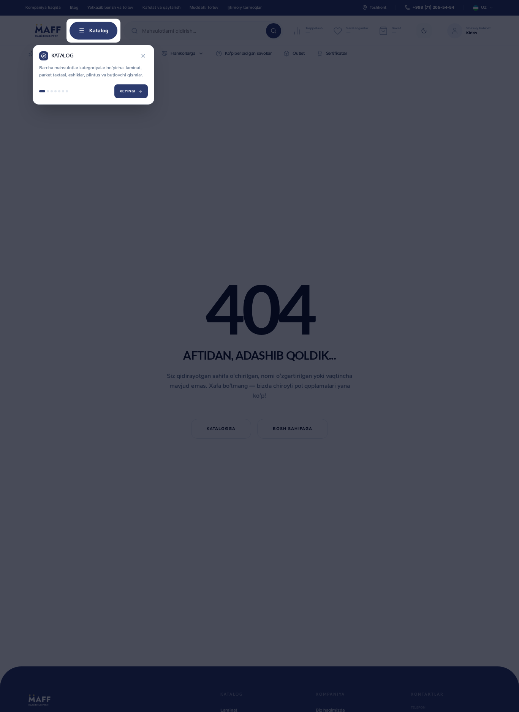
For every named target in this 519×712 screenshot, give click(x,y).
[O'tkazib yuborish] (143, 56)
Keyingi (128, 91)
